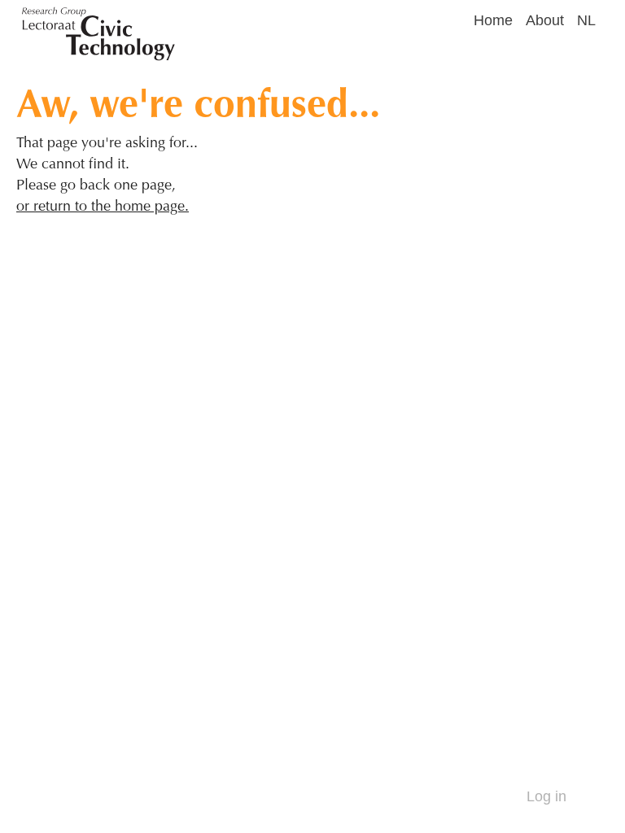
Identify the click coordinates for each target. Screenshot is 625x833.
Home (493, 20)
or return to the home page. (102, 205)
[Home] (245, 16)
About (545, 20)
